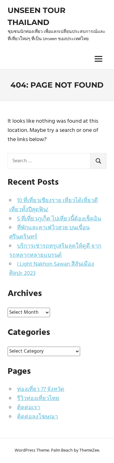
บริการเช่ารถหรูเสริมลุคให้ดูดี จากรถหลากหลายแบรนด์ (55, 251)
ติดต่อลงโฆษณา (37, 417)
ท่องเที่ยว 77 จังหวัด (40, 389)
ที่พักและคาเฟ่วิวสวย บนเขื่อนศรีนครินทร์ (49, 232)
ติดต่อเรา (28, 407)
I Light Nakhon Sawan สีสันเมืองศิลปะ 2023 (51, 269)
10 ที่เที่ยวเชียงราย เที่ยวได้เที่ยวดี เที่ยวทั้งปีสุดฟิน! (53, 205)
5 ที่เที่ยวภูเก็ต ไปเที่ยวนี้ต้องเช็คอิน (59, 219)
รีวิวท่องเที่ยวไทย (38, 398)
